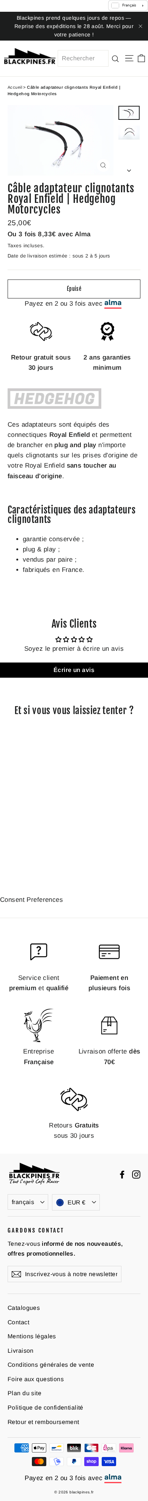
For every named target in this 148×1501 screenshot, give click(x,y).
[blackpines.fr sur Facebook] (122, 1174)
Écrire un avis (74, 670)
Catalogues (24, 1308)
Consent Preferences (31, 899)
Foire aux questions (36, 1379)
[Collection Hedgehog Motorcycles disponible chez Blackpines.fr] (54, 406)
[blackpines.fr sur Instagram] (136, 1174)
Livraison (21, 1350)
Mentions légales (32, 1336)
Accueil (15, 87)
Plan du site (24, 1393)
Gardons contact (36, 1230)
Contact (18, 1322)
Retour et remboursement (43, 1422)
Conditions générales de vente (51, 1364)
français (23, 1202)
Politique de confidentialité (45, 1407)
